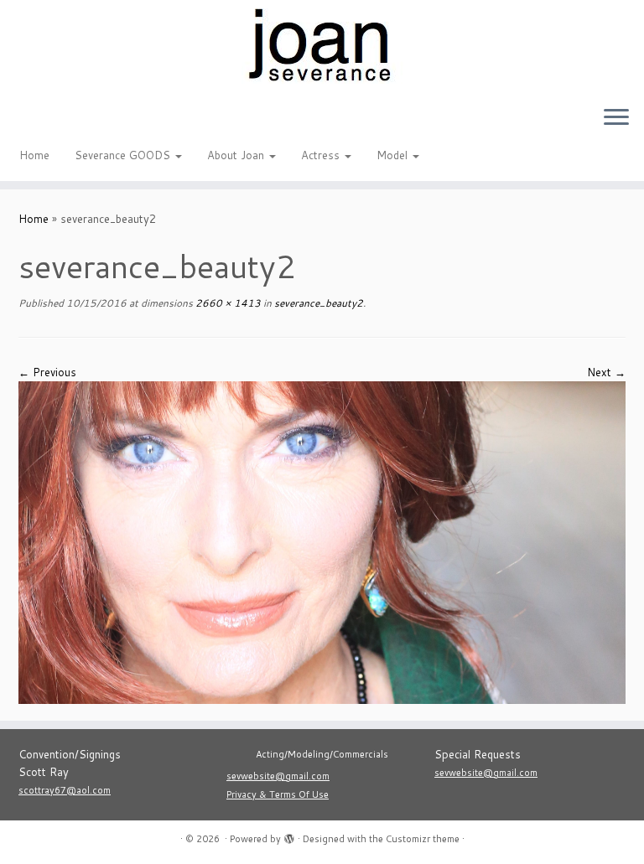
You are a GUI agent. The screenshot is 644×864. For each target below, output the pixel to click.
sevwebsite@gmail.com (278, 776)
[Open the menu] (616, 118)
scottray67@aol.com (64, 790)
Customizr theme (423, 839)
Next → (606, 372)
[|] (322, 46)
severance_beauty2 (317, 303)
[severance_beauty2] (322, 541)
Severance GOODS (124, 155)
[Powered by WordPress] (289, 835)
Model (394, 155)
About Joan (237, 155)
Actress (322, 155)
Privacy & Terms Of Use (277, 794)
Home (34, 155)
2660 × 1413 (227, 303)
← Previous (47, 372)
